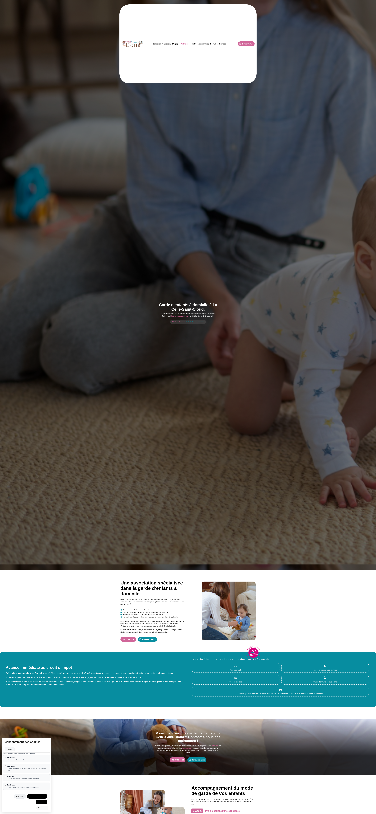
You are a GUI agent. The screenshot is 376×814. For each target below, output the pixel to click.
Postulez (213, 44)
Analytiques (11, 766)
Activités (184, 44)
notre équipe (186, 748)
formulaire (215, 746)
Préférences (11, 785)
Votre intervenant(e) (200, 44)
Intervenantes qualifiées (179, 316)
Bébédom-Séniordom (162, 44)
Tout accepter (41, 802)
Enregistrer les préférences (37, 796)
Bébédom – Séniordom (179, 322)
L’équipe (175, 44)
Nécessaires (11, 757)
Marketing (10, 776)
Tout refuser (20, 796)
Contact (222, 44)
